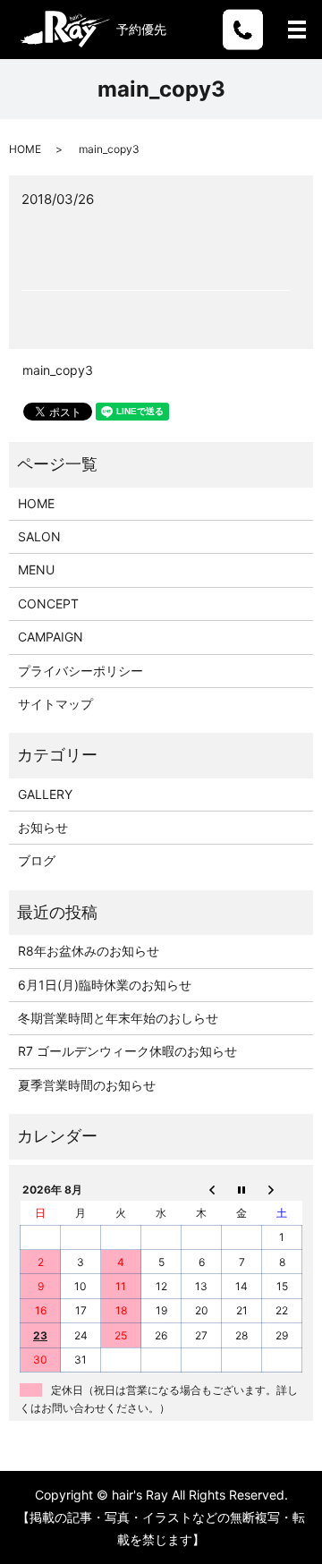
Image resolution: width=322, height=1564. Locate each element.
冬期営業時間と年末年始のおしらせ (118, 1017)
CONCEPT (48, 603)
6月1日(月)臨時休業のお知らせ (104, 984)
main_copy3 (57, 370)
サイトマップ (55, 703)
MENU (36, 569)
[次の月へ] (282, 1189)
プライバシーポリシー (80, 670)
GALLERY (45, 794)
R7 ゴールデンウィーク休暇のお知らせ (127, 1050)
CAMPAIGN (50, 636)
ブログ (36, 860)
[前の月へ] (202, 1189)
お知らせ (43, 827)
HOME (25, 149)
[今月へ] (242, 1189)
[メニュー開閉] (297, 29)
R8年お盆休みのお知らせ (88, 950)
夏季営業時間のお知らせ (87, 1084)
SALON (39, 536)
